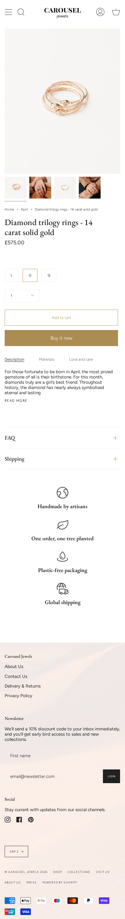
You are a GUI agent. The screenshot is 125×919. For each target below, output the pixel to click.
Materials (46, 359)
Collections (79, 872)
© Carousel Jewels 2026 (26, 872)
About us (13, 882)
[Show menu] (9, 12)
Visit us (103, 872)
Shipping (14, 458)
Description (14, 359)
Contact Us (16, 676)
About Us (14, 666)
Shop (57, 872)
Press (31, 882)
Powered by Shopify (60, 882)
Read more (16, 400)
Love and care (81, 359)
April (24, 209)
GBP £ (14, 851)
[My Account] (100, 12)
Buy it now (61, 338)
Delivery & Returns (23, 686)
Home (9, 209)
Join (111, 776)
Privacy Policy (18, 695)
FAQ (10, 437)
